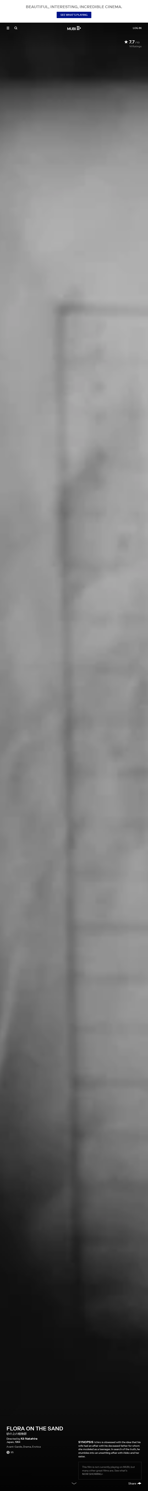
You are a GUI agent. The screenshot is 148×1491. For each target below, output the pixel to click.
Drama (27, 1446)
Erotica (36, 1446)
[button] (8, 28)
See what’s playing (74, 14)
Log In (137, 28)
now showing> (92, 1474)
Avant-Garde (14, 1446)
